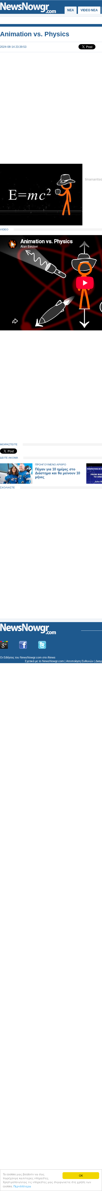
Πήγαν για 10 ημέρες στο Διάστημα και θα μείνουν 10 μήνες (57, 473)
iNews (51, 657)
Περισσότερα (22, 1186)
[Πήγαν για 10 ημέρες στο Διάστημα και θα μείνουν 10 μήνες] (16, 482)
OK (81, 1175)
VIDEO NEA (89, 10)
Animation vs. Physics (34, 34)
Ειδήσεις (9, 657)
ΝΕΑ (70, 10)
